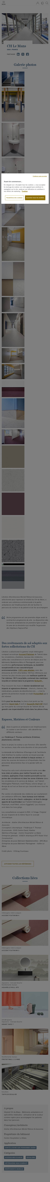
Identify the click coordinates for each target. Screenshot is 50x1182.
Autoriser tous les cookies (35, 197)
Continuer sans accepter (40, 176)
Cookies (25, 191)
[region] (25, 188)
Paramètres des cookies (14, 197)
